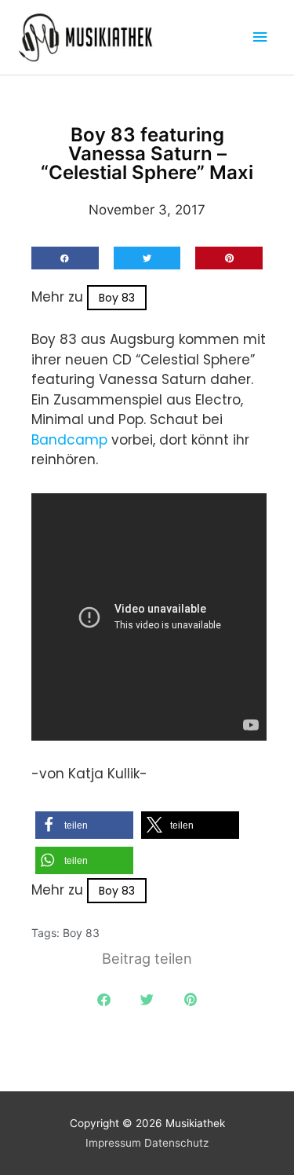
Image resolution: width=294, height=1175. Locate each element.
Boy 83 (117, 298)
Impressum (113, 1143)
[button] (65, 258)
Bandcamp (71, 439)
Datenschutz (176, 1143)
